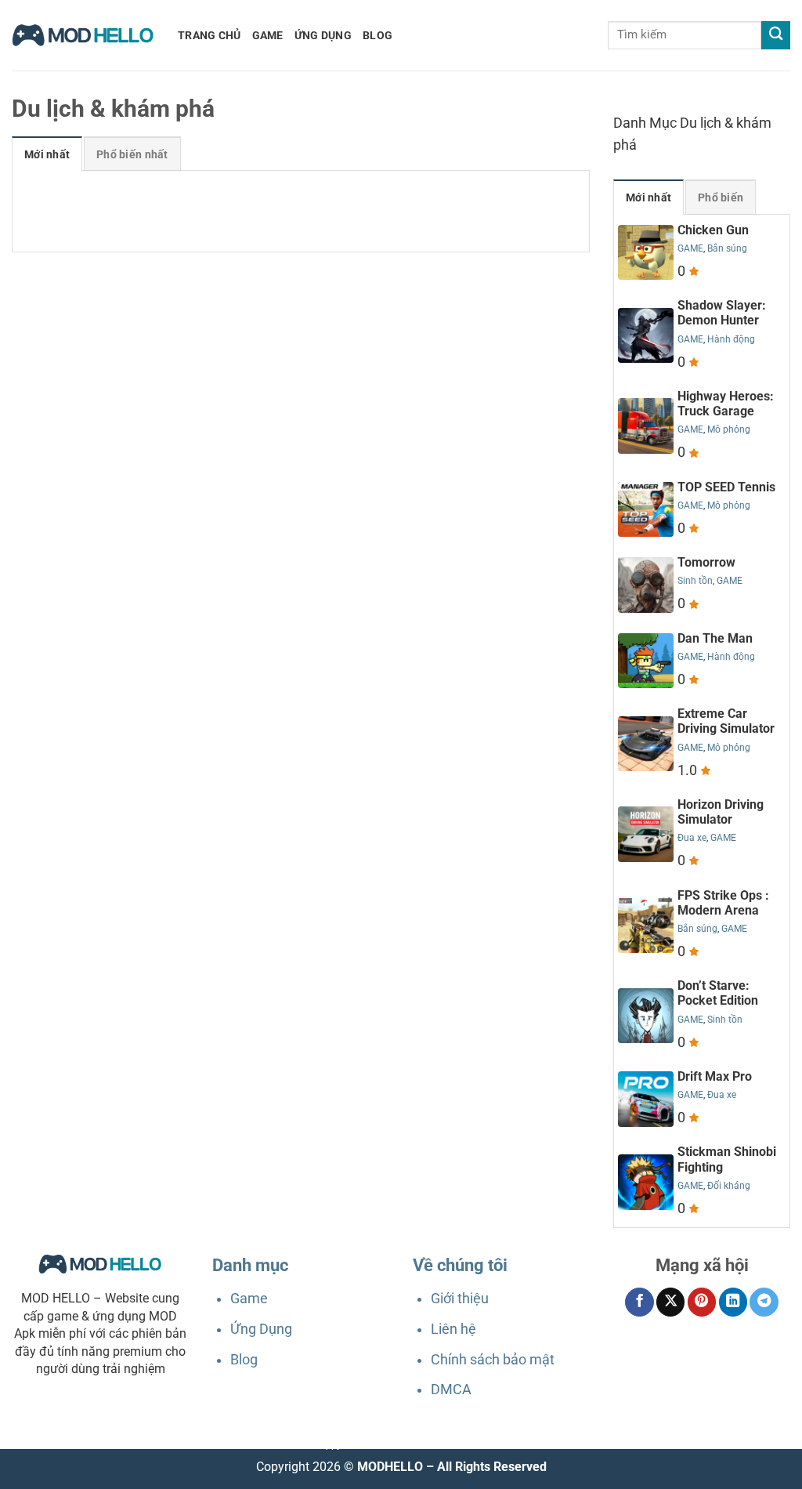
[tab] (47, 154)
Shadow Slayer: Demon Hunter (721, 313)
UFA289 (294, 1445)
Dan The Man (715, 638)
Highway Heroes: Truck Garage (725, 403)
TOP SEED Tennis (726, 487)
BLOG (377, 35)
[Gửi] (775, 35)
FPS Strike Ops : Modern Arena (723, 903)
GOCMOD (416, 1445)
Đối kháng (728, 1185)
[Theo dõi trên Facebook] (639, 1302)
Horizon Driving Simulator (720, 812)
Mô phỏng (728, 429)
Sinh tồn (695, 580)
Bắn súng (727, 248)
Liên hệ (453, 1329)
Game (249, 1298)
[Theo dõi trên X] (670, 1302)
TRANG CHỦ (209, 35)
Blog (244, 1360)
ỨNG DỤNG (323, 35)
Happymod (337, 1445)
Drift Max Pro (714, 1076)
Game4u (457, 1445)
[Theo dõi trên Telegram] (764, 1302)
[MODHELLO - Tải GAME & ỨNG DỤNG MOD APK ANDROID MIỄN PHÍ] (83, 35)
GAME (268, 35)
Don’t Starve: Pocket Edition (717, 993)
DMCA (451, 1389)
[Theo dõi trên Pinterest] (702, 1302)
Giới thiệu (460, 1298)
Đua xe (691, 837)
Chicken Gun (713, 230)
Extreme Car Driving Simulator (726, 721)
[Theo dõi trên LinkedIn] (733, 1302)
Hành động (731, 339)
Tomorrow (706, 562)
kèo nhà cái (501, 1445)
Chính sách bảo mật (493, 1360)
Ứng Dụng (261, 1329)
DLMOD (379, 1445)
